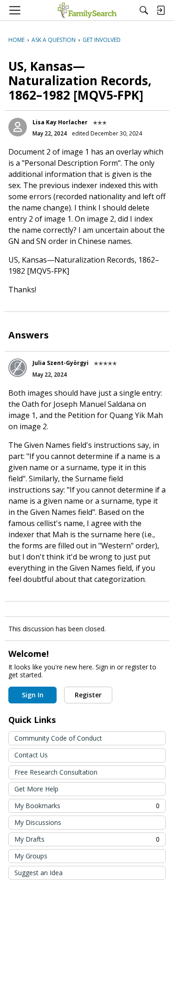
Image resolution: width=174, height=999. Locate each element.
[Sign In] (160, 10)
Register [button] (88, 694)
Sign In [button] (33, 694)
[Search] (143, 10)
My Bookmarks (87, 805)
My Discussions (37, 822)
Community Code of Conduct (58, 738)
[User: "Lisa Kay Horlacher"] (17, 127)
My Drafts (87, 839)
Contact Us (31, 754)
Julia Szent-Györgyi (60, 363)
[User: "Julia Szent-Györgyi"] (17, 367)
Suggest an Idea (38, 872)
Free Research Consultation (55, 772)
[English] (87, 10)
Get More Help (36, 788)
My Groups (30, 855)
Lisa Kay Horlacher (60, 122)
